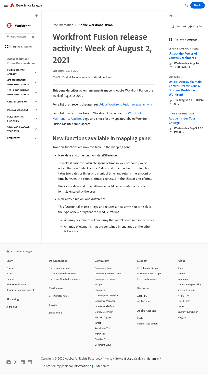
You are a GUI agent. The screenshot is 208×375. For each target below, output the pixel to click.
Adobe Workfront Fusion (96, 25)
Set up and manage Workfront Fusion (18, 92)
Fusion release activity (16, 72)
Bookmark (181, 26)
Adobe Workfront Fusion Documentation (21, 61)
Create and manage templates (18, 129)
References (13, 138)
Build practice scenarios (15, 118)
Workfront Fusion (103, 77)
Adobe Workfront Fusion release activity (125, 104)
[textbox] (20, 36)
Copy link (198, 26)
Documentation (63, 25)
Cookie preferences (146, 359)
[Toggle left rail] (36, 16)
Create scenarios (17, 101)
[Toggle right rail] (170, 16)
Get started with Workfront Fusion (18, 82)
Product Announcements (76, 77)
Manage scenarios (17, 109)
